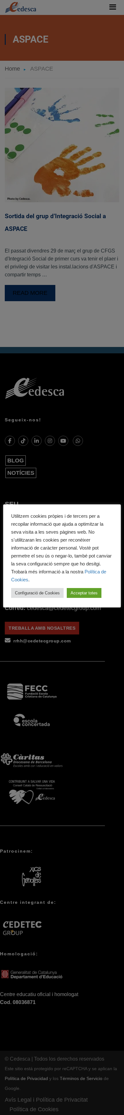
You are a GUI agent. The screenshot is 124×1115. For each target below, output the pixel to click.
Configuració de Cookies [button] (37, 593)
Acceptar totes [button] (84, 593)
